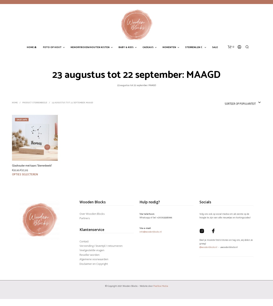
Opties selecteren (25, 175)
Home (15, 102)
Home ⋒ (31, 47)
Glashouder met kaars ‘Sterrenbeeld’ (32, 166)
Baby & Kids (126, 47)
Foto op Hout (52, 47)
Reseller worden (90, 255)
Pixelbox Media (160, 286)
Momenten (169, 47)
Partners (85, 218)
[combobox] (243, 102)
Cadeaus (147, 47)
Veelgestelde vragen (92, 250)
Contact (84, 241)
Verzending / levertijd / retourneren (101, 246)
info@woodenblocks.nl (150, 232)
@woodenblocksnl (208, 247)
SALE (215, 47)
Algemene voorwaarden (94, 259)
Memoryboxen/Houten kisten (90, 47)
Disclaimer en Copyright (94, 264)
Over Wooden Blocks (92, 214)
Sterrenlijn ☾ (194, 47)
